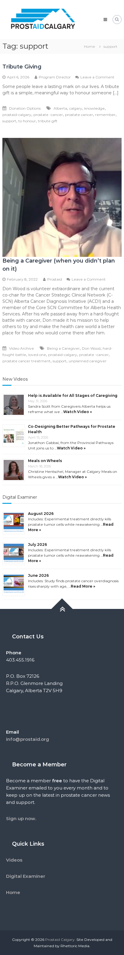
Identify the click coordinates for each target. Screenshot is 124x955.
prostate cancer (79, 114)
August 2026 (41, 513)
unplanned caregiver (88, 361)
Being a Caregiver (63, 348)
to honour (27, 121)
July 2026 (37, 544)
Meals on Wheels (45, 460)
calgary (75, 108)
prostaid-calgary (16, 114)
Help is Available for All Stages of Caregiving (72, 395)
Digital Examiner (19, 497)
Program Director (55, 77)
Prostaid (54, 279)
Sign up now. (21, 818)
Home (13, 892)
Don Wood (91, 348)
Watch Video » (77, 411)
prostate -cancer (48, 114)
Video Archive (21, 348)
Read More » (83, 586)
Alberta (60, 108)
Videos (14, 860)
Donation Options (25, 108)
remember (105, 114)
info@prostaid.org (27, 739)
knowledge (94, 108)
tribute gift (47, 121)
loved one (37, 354)
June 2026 (38, 575)
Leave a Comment (97, 77)
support (9, 121)
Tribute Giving (22, 66)
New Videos (15, 379)
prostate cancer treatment (26, 361)
